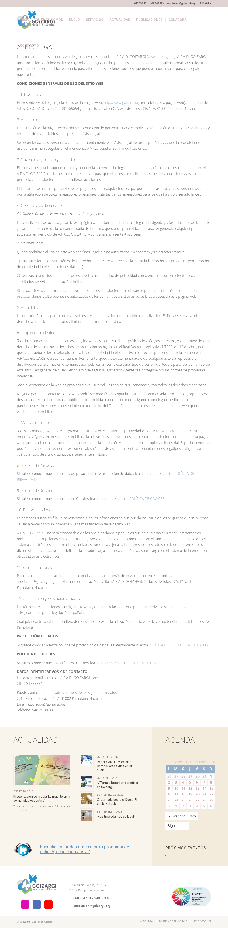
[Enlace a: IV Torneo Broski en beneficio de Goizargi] (86, 781)
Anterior (178, 816)
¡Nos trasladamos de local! (115, 816)
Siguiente (175, 826)
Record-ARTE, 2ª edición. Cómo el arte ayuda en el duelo (114, 766)
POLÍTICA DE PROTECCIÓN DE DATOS (178, 645)
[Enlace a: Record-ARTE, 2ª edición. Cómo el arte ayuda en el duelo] (86, 760)
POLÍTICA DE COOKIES (147, 498)
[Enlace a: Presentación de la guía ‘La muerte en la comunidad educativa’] (42, 770)
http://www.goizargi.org (122, 102)
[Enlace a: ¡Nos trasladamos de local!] (86, 815)
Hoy (193, 816)
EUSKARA (205, 3)
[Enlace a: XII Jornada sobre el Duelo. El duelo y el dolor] (86, 798)
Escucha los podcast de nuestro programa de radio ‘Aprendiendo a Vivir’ (84, 849)
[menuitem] (204, 3)
